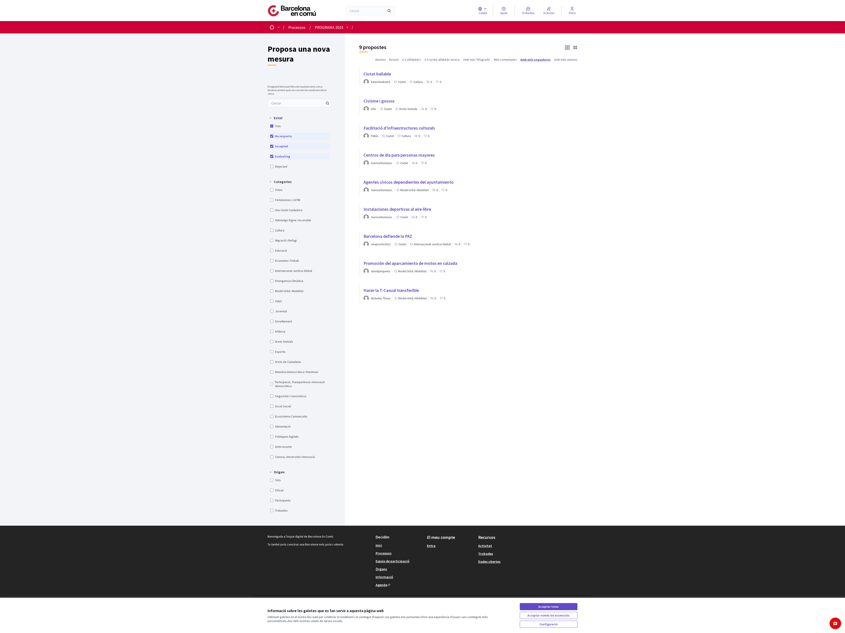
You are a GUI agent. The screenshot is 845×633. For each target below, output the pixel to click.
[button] (276, 117)
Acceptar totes (548, 607)
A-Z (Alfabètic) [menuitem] (411, 60)
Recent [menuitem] (394, 60)
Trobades (485, 553)
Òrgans (381, 569)
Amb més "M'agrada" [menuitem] (476, 60)
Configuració (549, 624)
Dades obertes (489, 561)
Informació (384, 577)
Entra (431, 545)
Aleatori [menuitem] (380, 60)
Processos (296, 27)
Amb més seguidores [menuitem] (535, 60)
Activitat (485, 545)
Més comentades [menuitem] (505, 60)
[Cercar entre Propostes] (327, 103)
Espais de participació (393, 561)
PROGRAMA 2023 (329, 27)
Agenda (383, 585)
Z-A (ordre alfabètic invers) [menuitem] (442, 60)
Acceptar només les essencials (548, 615)
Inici (379, 545)
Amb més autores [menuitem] (565, 60)
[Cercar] (389, 11)
